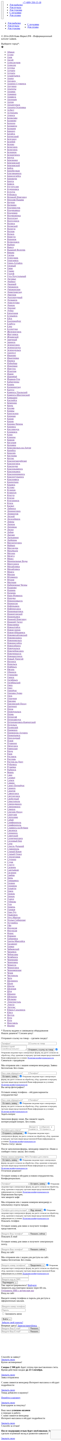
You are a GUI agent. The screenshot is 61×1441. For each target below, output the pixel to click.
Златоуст (11, 353)
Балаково (11, 120)
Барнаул (11, 131)
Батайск (11, 134)
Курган (10, 498)
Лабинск (11, 508)
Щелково (11, 999)
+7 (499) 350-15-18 (32, 2)
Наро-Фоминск (15, 595)
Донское (11, 308)
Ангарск (11, 81)
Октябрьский (13, 682)
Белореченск (13, 155)
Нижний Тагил (15, 622)
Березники (12, 160)
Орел (9, 688)
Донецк (11, 305)
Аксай (10, 60)
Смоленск (12, 830)
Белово (10, 144)
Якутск (10, 1015)
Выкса (10, 247)
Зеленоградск (14, 347)
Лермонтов (12, 513)
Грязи (10, 268)
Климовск (12, 432)
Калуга (10, 389)
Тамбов (11, 875)
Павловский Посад (16, 703)
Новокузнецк (14, 630)
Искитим (11, 371)
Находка (11, 598)
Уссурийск (12, 922)
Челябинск (12, 957)
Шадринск (12, 981)
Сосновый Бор (14, 841)
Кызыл (10, 506)
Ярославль (12, 1023)
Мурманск (12, 577)
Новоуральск (13, 648)
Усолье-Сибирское (16, 920)
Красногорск (13, 463)
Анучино (11, 86)
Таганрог (11, 872)
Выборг (11, 244)
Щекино (11, 994)
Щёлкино (12, 996)
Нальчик (11, 593)
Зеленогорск (13, 345)
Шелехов (11, 988)
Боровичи (12, 178)
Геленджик (12, 258)
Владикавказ (13, 210)
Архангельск (13, 104)
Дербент (11, 281)
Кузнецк (11, 490)
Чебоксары (12, 954)
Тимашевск (13, 880)
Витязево (11, 205)
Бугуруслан (13, 186)
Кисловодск (13, 429)
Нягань (10, 669)
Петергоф (12, 717)
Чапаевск (11, 952)
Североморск (13, 806)
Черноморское (14, 970)
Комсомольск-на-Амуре (19, 448)
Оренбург (12, 690)
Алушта (11, 70)
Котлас (10, 458)
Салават (11, 777)
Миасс (10, 558)
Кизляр (10, 408)
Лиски (10, 529)
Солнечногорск (15, 838)
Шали (10, 983)
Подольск (12, 725)
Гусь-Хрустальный (16, 276)
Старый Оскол (14, 854)
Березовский (13, 163)
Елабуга (11, 324)
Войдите (32, 1285)
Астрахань (12, 112)
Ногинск (11, 661)
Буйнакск (12, 194)
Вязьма (10, 252)
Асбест (10, 110)
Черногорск (13, 967)
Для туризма (15, 10)
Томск (10, 891)
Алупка (11, 68)
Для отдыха (15, 7)
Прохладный (13, 738)
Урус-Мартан (13, 917)
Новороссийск (14, 643)
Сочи (9, 843)
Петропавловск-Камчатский (21, 722)
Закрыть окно (8, 1359)
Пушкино (12, 743)
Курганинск (13, 500)
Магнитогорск (14, 543)
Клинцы (11, 437)
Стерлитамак (13, 857)
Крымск (11, 484)
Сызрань (11, 867)
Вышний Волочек (16, 250)
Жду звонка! (35, 1210)
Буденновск (13, 189)
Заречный (12, 339)
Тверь (10, 878)
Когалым (11, 442)
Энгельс (11, 1007)
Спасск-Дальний (15, 846)
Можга (10, 572)
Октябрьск (12, 680)
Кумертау (12, 492)
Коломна (11, 445)
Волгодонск (13, 221)
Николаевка (13, 624)
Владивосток (13, 207)
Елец (9, 326)
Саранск (11, 788)
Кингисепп (13, 413)
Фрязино (11, 936)
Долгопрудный (14, 297)
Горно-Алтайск (15, 263)
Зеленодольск (14, 350)
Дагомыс (11, 279)
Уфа (9, 925)
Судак (10, 862)
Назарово (12, 587)
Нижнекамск (13, 616)
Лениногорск (14, 511)
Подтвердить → (9, 1282)
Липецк (11, 524)
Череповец (12, 962)
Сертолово (12, 817)
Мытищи (11, 582)
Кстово (10, 487)
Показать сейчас (37, 1234)
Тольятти (11, 888)
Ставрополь (13, 849)
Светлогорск (13, 796)
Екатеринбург (14, 321)
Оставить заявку (9, 1076)
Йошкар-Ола (13, 379)
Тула (9, 904)
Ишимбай (12, 376)
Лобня (10, 532)
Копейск (11, 450)
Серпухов (12, 814)
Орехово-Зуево (14, 693)
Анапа (10, 78)
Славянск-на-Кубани (17, 827)
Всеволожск (13, 242)
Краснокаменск (15, 469)
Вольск (10, 234)
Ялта (9, 1017)
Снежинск (12, 833)
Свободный (13, 798)
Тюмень (11, 907)
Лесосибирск (13, 519)
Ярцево (11, 1025)
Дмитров (11, 294)
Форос (10, 933)
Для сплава (15, 15)
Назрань (11, 590)
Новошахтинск (14, 656)
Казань (10, 384)
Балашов (11, 128)
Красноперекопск (16, 474)
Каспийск (12, 400)
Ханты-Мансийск (16, 941)
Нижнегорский (15, 614)
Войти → (7, 1319)
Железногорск (14, 331)
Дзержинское (13, 289)
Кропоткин (13, 482)
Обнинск (11, 672)
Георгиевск (13, 260)
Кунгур (11, 495)
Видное (11, 202)
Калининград (14, 387)
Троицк (11, 896)
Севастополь (13, 801)
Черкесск (11, 965)
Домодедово (13, 302)
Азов (9, 57)
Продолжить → (37, 1265)
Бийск (10, 168)
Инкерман (12, 366)
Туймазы (11, 901)
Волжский (12, 226)
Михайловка (13, 566)
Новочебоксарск (15, 651)
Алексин (11, 65)
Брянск (10, 184)
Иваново (11, 355)
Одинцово (12, 674)
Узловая (11, 909)
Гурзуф (10, 273)
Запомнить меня (13, 1314)
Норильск (12, 664)
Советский (12, 835)
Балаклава (12, 118)
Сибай (10, 820)
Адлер (10, 54)
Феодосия (12, 928)
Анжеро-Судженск (16, 83)
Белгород (11, 139)
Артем (10, 102)
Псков (10, 740)
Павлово (11, 701)
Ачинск (11, 115)
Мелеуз (11, 556)
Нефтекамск (13, 606)
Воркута (11, 236)
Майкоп (11, 545)
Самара (11, 783)
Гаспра (10, 255)
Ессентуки (12, 329)
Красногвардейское (17, 461)
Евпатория (12, 313)
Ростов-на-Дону (15, 762)
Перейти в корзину (10, 1397)
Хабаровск (12, 938)
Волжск (11, 223)
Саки (9, 775)
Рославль (11, 756)
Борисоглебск (14, 176)
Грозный (11, 265)
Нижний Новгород (16, 619)
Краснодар (12, 466)
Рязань (10, 772)
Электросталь (14, 1002)
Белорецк (12, 152)
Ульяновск (12, 915)
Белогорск (12, 147)
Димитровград (14, 292)
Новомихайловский (17, 635)
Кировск (11, 426)
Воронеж (11, 239)
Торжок (11, 893)
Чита (9, 978)
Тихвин (11, 883)
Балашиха (12, 126)
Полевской (12, 727)
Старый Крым (14, 851)
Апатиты (11, 89)
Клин (10, 434)
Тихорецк (12, 886)
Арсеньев (12, 99)
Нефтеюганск (14, 608)
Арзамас (11, 91)
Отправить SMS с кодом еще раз (17, 1290)
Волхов (11, 231)
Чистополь (12, 975)
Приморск (12, 730)
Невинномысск (15, 601)
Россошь (11, 759)
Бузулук (11, 192)
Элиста (10, 1004)
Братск (10, 181)
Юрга (10, 1012)
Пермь (10, 714)
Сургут (10, 864)
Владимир (12, 213)
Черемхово (12, 959)
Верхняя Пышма (15, 199)
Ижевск (11, 360)
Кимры (10, 411)
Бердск (10, 157)
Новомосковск (14, 638)
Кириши (11, 416)
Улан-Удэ (11, 912)
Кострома (12, 455)
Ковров (11, 440)
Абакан (11, 52)
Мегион (11, 553)
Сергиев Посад (14, 812)
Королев (11, 453)
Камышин (12, 397)
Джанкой (11, 284)
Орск (9, 696)
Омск (10, 685)
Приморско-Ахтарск (17, 732)
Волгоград (12, 218)
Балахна (11, 123)
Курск (10, 503)
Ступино (11, 859)
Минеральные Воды (17, 561)
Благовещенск (14, 173)
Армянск (11, 97)
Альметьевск (13, 75)
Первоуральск (14, 711)
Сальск (10, 780)
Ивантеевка (13, 358)
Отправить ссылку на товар (40, 1050)
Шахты (10, 986)
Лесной (11, 516)
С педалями (15, 12)
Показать (34, 1328)
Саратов (11, 791)
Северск (11, 809)
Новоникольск (14, 640)
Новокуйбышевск (16, 632)
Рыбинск (11, 769)
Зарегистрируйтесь (27, 1325)
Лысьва (11, 535)
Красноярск (13, 479)
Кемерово (12, 403)
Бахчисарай (13, 136)
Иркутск (11, 368)
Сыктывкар (13, 870)
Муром (10, 579)
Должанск (12, 300)
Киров (10, 418)
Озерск (10, 677)
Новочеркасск (14, 653)
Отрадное (12, 698)
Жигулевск (12, 334)
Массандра (12, 548)
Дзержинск (12, 287)
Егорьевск (12, 316)
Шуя (9, 991)
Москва (11, 574)
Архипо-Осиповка (16, 107)
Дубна (10, 310)
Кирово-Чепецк (15, 424)
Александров (13, 62)
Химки (10, 946)
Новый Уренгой (15, 659)
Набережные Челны (17, 585)
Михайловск (13, 569)
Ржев (9, 754)
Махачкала (12, 550)
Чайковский (13, 949)
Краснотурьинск (15, 477)
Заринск (11, 342)
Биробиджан (13, 170)
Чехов (10, 973)
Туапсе (10, 899)
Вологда (11, 229)
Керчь (10, 405)
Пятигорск (12, 746)
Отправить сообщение (12, 1133)
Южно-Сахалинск (16, 1010)
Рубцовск (12, 764)
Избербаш (12, 363)
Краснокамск (13, 471)
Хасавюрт (12, 944)
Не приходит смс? (27, 1282)
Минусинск (13, 564)
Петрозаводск (14, 719)
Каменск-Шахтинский (18, 395)
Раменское (12, 748)
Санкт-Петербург (16, 785)
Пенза (10, 709)
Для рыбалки (16, 5)
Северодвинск (14, 804)
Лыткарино (13, 537)
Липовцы (12, 527)
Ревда (10, 751)
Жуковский (13, 337)
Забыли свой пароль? (12, 1322)
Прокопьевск (13, 735)
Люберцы (12, 540)
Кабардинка (13, 382)
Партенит (12, 706)
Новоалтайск (13, 627)
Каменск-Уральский (17, 392)
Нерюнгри (12, 603)
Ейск (9, 318)
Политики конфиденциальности (41, 1058)
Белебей (11, 141)
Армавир (11, 94)
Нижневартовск (15, 611)
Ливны (10, 521)
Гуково (10, 271)
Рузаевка (11, 767)
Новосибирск (14, 645)
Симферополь (14, 822)
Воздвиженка (14, 215)
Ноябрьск (12, 667)
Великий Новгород (17, 197)
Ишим (10, 374)
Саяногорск (13, 793)
